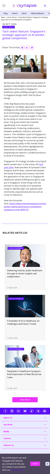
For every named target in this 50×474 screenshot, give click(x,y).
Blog (5, 13)
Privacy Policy (17, 470)
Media (6, 431)
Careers (7, 438)
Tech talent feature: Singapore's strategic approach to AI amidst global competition (24, 18)
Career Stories (12, 17)
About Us (8, 417)
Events (14, 13)
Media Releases (37, 13)
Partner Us (9, 445)
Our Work (8, 424)
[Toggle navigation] (2, 6)
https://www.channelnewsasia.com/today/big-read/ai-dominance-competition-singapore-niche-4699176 (25, 206)
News (24, 13)
